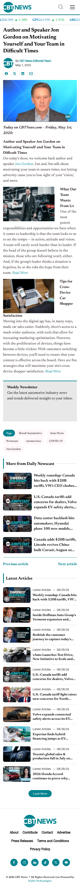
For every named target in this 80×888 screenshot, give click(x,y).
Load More (40, 793)
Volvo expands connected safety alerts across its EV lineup (52, 717)
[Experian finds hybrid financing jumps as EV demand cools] (17, 734)
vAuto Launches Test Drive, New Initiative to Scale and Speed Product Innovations (53, 657)
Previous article (15, 564)
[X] (14, 73)
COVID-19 (56, 441)
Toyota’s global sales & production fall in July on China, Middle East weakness (55, 757)
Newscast (12, 441)
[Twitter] (55, 862)
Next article (67, 564)
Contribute (30, 832)
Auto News (57, 433)
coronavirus (33, 441)
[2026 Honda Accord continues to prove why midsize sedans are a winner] (17, 774)
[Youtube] (66, 862)
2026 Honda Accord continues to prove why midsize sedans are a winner (53, 777)
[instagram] (24, 862)
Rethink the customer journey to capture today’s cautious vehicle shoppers (52, 637)
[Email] (31, 73)
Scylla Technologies (40, 881)
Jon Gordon (24, 164)
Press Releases (22, 841)
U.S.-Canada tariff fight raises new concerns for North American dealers (55, 697)
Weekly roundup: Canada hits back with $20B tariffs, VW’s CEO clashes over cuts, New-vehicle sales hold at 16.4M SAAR (55, 481)
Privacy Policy (40, 849)
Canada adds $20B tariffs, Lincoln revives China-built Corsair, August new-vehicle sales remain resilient (55, 545)
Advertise (63, 832)
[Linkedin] (22, 73)
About (14, 832)
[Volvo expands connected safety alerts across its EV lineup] (17, 714)
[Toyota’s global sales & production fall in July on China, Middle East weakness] (17, 754)
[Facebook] (6, 73)
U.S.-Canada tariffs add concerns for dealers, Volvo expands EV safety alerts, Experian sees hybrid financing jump (55, 502)
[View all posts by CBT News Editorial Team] (9, 63)
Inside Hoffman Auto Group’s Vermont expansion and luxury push (54, 618)
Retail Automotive (30, 433)
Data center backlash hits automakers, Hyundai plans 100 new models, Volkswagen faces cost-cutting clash (54, 524)
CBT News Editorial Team (35, 60)
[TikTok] (45, 862)
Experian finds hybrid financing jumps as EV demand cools (49, 737)
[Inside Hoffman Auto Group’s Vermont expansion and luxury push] (17, 615)
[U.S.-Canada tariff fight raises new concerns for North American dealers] (17, 694)
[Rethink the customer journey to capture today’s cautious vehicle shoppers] (17, 634)
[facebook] (14, 862)
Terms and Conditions (53, 841)
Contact (47, 832)
